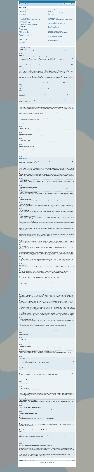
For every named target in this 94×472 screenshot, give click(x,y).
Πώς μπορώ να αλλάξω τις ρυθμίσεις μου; (24, 18)
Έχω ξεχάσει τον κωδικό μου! (22, 14)
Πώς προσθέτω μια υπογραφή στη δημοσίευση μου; (25, 28)
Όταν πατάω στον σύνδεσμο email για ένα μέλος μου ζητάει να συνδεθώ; (28, 24)
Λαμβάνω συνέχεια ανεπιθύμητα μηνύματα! (53, 18)
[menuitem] (27, 3)
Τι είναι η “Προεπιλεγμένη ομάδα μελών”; (52, 14)
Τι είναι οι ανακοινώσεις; (22, 42)
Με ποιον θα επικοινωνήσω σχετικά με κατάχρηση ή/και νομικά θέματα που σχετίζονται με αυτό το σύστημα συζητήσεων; (60, 41)
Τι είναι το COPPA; (21, 10)
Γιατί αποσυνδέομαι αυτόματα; (22, 15)
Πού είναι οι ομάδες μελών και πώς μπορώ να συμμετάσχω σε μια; (55, 12)
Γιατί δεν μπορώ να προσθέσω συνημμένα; (24, 32)
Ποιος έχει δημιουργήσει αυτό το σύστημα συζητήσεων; (54, 39)
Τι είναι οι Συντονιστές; (50, 10)
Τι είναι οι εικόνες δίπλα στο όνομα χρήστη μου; (24, 22)
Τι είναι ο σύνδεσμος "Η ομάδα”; (51, 15)
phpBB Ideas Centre (25, 441)
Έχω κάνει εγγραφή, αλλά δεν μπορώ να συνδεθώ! (25, 12)
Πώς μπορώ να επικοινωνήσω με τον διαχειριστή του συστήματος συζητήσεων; (57, 42)
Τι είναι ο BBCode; (21, 38)
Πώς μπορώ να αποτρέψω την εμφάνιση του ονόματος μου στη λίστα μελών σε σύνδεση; (29, 19)
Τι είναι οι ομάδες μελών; (50, 11)
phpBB (25, 130)
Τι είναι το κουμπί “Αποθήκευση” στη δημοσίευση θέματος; (26, 34)
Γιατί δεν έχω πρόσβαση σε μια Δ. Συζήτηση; (24, 31)
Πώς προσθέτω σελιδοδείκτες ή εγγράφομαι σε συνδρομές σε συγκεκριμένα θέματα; (57, 32)
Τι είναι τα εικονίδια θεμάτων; (22, 44)
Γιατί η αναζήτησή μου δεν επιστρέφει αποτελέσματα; (54, 26)
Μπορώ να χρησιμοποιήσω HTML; (23, 39)
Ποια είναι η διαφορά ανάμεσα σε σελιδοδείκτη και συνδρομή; (55, 31)
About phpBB (33, 436)
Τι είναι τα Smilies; (21, 40)
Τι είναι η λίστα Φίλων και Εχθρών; (52, 22)
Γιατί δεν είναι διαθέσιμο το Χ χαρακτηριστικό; (53, 40)
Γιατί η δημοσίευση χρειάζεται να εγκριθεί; (24, 35)
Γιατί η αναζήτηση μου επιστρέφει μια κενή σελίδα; (53, 27)
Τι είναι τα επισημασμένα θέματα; (23, 43)
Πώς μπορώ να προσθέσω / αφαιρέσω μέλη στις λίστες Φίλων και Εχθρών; (56, 23)
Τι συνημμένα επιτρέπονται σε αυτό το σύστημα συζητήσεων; (55, 36)
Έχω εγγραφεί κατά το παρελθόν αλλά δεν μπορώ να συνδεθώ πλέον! (27, 13)
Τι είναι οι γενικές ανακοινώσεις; (23, 41)
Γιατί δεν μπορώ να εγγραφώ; (22, 11)
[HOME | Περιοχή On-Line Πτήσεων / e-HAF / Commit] (23, 6)
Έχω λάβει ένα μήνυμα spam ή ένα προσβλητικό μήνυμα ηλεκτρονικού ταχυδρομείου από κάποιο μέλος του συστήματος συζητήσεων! (60, 19)
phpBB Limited (52, 435)
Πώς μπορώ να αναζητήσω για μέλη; (52, 28)
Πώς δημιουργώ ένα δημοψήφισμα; (23, 29)
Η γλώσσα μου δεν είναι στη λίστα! (23, 21)
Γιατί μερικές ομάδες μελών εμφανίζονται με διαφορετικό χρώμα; (55, 13)
